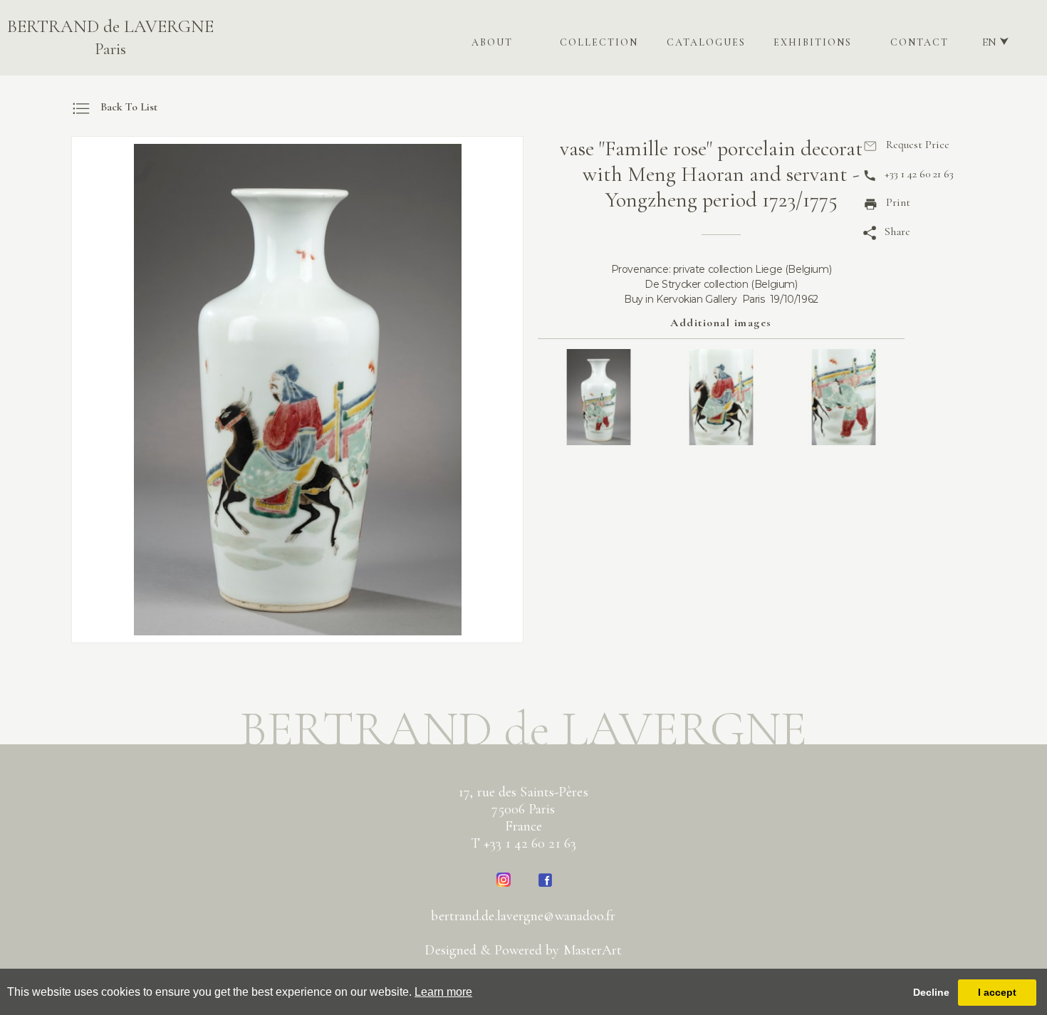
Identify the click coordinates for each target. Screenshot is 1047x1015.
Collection (599, 42)
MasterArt (593, 950)
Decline (931, 992)
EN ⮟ (995, 42)
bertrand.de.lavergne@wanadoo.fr (523, 916)
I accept (997, 992)
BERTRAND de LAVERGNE (110, 37)
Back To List (128, 107)
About (492, 42)
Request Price (917, 144)
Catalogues (706, 42)
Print (898, 202)
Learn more (443, 992)
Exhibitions (812, 42)
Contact (919, 42)
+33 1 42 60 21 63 (919, 174)
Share (897, 231)
